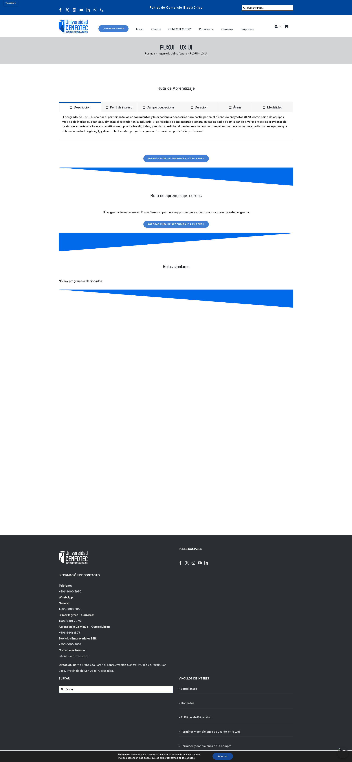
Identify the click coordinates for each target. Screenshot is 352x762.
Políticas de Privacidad (196, 717)
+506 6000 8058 (70, 644)
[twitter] (67, 8)
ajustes (190, 758)
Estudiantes (189, 688)
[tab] (80, 107)
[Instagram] (193, 561)
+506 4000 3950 (70, 591)
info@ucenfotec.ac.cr (74, 656)
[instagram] (74, 8)
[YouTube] (200, 561)
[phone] (101, 8)
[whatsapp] (95, 8)
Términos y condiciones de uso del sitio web (211, 731)
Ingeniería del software (172, 53)
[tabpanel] (176, 126)
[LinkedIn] (206, 561)
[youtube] (81, 8)
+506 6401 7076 (70, 620)
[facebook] (60, 8)
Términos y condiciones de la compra (206, 746)
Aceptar (223, 756)
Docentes (187, 703)
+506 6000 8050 (70, 609)
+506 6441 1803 (69, 632)
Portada (150, 53)
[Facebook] (180, 561)
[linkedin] (88, 8)
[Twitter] (187, 561)
